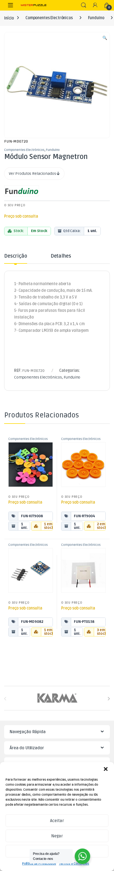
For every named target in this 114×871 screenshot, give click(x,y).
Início (9, 18)
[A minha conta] (95, 5)
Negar (57, 835)
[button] (105, 769)
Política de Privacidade (39, 864)
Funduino (96, 18)
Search (84, 5)
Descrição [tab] (15, 256)
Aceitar (57, 820)
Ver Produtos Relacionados (33, 173)
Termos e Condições (74, 864)
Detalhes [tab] (61, 256)
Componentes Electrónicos (49, 18)
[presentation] (108, 698)
